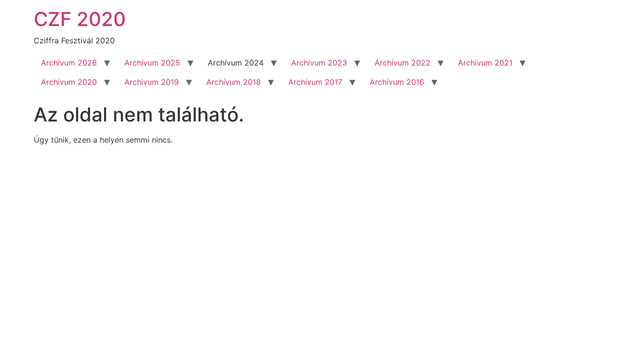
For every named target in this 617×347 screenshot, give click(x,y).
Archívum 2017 (315, 82)
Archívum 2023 (319, 62)
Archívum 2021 (485, 62)
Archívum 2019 (151, 82)
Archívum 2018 (233, 82)
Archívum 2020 (69, 82)
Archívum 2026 (69, 62)
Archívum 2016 (397, 82)
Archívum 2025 (152, 62)
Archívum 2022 (402, 62)
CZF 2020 (80, 19)
